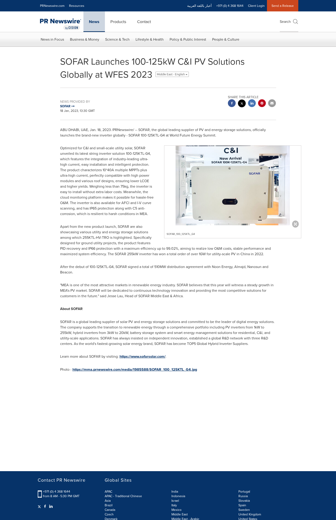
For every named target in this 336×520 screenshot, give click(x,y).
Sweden (244, 509)
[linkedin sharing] (252, 103)
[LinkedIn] (51, 506)
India (174, 491)
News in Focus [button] (52, 39)
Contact (144, 21)
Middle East (179, 514)
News (94, 22)
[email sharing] (272, 103)
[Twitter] (40, 506)
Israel (175, 500)
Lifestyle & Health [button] (150, 39)
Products (118, 21)
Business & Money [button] (84, 39)
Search (285, 21)
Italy (174, 505)
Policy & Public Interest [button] (188, 39)
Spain (242, 505)
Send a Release (283, 5)
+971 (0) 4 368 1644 (56, 491)
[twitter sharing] (242, 104)
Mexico (176, 509)
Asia (108, 500)
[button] (232, 185)
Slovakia (244, 500)
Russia (243, 496)
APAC (108, 491)
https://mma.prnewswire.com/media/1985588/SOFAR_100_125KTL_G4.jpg (134, 369)
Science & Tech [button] (117, 39)
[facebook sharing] (232, 103)
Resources (76, 5)
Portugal (244, 491)
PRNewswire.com (52, 5)
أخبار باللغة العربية (199, 5)
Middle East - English (171, 74)
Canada (110, 509)
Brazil (108, 505)
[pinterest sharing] (262, 103)
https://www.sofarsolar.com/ (142, 356)
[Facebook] (45, 506)
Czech (109, 514)
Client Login (256, 5)
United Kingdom (249, 514)
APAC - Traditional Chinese (123, 496)
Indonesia (178, 496)
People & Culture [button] (225, 39)
